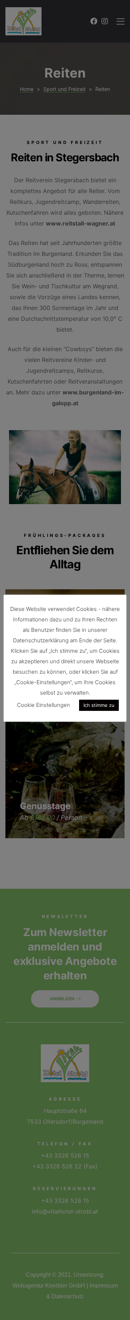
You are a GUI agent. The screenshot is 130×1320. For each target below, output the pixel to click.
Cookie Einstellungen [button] (43, 704)
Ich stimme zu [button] (98, 705)
